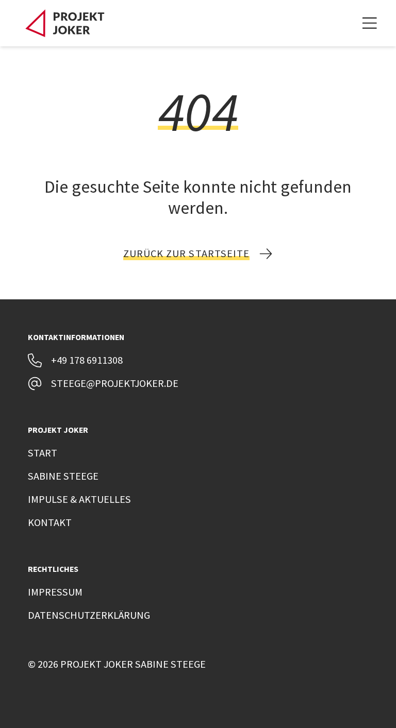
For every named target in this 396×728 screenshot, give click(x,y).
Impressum (55, 592)
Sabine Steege (63, 476)
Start (42, 453)
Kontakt (50, 522)
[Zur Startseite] (65, 23)
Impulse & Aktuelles (79, 499)
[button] (369, 23)
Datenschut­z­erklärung (89, 615)
